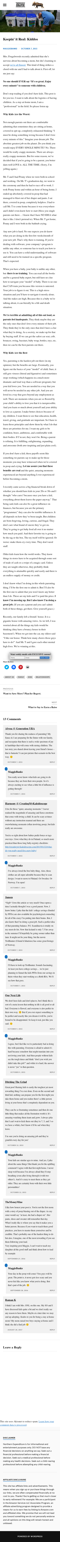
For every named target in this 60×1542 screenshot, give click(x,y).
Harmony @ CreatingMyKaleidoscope (26, 803)
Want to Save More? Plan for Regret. (22, 693)
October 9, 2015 (15, 1029)
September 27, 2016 (16, 1259)
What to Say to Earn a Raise (42, 707)
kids (30, 677)
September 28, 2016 (19, 1290)
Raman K (10, 1300)
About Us (9, 677)
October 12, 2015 (15, 1145)
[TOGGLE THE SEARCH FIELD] (55, 5)
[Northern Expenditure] (30, 4)
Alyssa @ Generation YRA (20, 728)
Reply (52, 762)
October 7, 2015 (29, 49)
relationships (43, 677)
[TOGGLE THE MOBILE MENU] (4, 5)
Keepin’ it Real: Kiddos (20, 39)
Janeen (9, 897)
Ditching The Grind (16, 1082)
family (21, 677)
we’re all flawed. (18, 64)
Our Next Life (13, 995)
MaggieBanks (10, 49)
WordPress (37, 1536)
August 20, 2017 (15, 1330)
